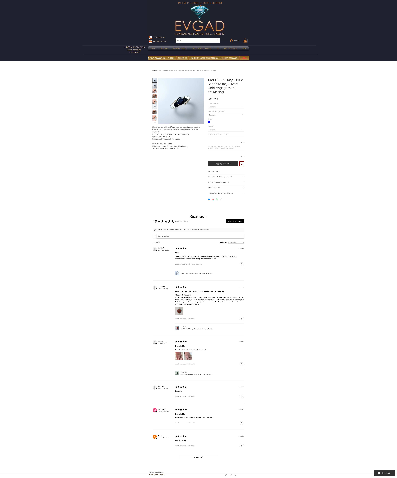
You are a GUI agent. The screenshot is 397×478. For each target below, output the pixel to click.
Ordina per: (224, 242)
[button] (245, 40)
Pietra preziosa (213, 103)
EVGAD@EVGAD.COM (160, 41)
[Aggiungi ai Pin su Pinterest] (213, 199)
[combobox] (197, 40)
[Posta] (150, 41)
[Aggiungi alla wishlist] (241, 163)
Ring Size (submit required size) (219, 134)
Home (154, 70)
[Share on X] (221, 199)
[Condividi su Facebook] (209, 199)
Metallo (211, 126)
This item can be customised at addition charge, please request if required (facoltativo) (224, 147)
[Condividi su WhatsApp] (217, 199)
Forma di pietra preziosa (216, 111)
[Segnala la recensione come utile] (241, 264)
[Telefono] (150, 37)
